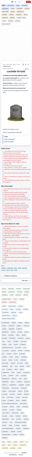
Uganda (17, 425)
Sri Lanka (4, 416)
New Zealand (15, 388)
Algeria (20, 322)
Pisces (19, 448)
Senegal (12, 406)
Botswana (11, 335)
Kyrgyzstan (26, 372)
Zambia (22, 434)
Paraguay (26, 394)
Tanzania (26, 419)
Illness (20, 312)
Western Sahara (6, 434)
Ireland (22, 366)
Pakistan (5, 394)
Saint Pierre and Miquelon (10, 403)
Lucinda (19, 268)
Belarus (13, 332)
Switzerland (5, 419)
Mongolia (27, 381)
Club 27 (4, 21)
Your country (6, 24)
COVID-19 (14, 315)
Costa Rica (23, 341)
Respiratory (5, 312)
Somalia (19, 409)
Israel (28, 366)
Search (28, 1)
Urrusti (15, 270)
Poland (18, 397)
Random (10, 21)
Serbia (18, 406)
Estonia (20, 350)
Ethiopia (27, 350)
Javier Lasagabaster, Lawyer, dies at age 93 (16, 198)
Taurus (9, 441)
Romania (11, 400)
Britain (24, 335)
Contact (21, 454)
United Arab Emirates (8, 428)
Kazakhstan (6, 372)
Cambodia (12, 338)
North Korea (12, 391)
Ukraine (24, 425)
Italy (3, 369)
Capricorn (5, 448)
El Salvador (5, 350)
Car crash (4, 309)
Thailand (4, 422)
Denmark (23, 344)
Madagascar (6, 378)
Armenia (19, 325)
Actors (13, 8)
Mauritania (5, 381)
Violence (20, 306)
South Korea (15, 413)
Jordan (22, 369)
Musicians (19, 8)
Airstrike (25, 309)
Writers (12, 17)
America (27, 322)
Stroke (12, 309)
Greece (17, 357)
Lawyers (11, 14)
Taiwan (19, 419)
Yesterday (24, 5)
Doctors (4, 14)
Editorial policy (13, 454)
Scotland (4, 406)
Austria (4, 329)
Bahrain (19, 329)
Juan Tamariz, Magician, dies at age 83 (15, 196)
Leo (27, 441)
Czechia (16, 344)
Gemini (15, 441)
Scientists (5, 17)
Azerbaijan (11, 329)
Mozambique (13, 385)
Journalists (20, 11)
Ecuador (18, 347)
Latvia (4, 375)
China (8, 341)
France (15, 353)
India (26, 363)
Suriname (18, 416)
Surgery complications (8, 318)
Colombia (15, 341)
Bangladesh (5, 332)
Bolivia (26, 332)
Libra (9, 445)
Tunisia (4, 425)
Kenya (13, 372)
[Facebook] (12, 2)
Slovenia (11, 409)
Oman (26, 391)
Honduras (23, 360)
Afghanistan (5, 322)
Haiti (16, 360)
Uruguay (18, 428)
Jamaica (10, 369)
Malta (25, 378)
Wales (19, 431)
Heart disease (12, 306)
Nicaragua (24, 388)
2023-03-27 (4, 268)
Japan (15, 369)
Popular (17, 21)
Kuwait (19, 372)
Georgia (22, 353)
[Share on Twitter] (26, 64)
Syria (12, 419)
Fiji (3, 353)
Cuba (10, 344)
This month (5, 8)
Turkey (10, 425)
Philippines (10, 397)
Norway (20, 391)
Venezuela (5, 431)
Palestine (12, 394)
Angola (4, 325)
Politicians (5, 11)
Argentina (11, 325)
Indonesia (5, 366)
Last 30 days (10, 5)
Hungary (13, 363)
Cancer (4, 306)
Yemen (15, 434)
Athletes (27, 8)
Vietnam (13, 431)
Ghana (11, 357)
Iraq (16, 366)
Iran (11, 366)
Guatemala (24, 357)
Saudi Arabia (23, 403)
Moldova (19, 381)
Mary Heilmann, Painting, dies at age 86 (15, 167)
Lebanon (10, 375)
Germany (4, 357)
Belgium (20, 332)
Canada (28, 338)
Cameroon (20, 338)
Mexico (14, 64)
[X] (15, 2)
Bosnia (4, 335)
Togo (11, 422)
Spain (12, 270)
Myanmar (21, 385)
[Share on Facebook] (23, 64)
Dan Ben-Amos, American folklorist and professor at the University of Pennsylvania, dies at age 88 (16, 253)
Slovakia (4, 409)
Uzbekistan (26, 428)
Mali (20, 378)
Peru (3, 397)
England (13, 350)
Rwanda (24, 400)
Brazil (18, 335)
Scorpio (15, 445)
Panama (19, 394)
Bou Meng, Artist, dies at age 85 (13, 166)
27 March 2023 (10, 268)
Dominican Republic (7, 347)
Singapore (25, 406)
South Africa (5, 413)
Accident (18, 309)
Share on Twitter (9, 141)
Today (17, 5)
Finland (9, 353)
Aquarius (12, 448)
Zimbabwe (4, 437)
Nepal (28, 385)
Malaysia (14, 378)
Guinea (4, 360)
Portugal (24, 397)
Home (3, 5)
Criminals (19, 14)
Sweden (25, 416)
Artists (13, 11)
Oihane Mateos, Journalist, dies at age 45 (15, 216)
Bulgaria (4, 338)
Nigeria (4, 391)
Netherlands (5, 388)
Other (25, 14)
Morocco (4, 385)
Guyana (10, 360)
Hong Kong (5, 363)
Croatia (4, 344)
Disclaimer (24, 452)
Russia (17, 400)
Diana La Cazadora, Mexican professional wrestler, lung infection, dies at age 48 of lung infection (15, 212)
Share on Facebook (9, 139)
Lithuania (23, 375)
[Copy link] (28, 64)
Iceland (20, 363)
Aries (3, 441)
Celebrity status (21, 17)
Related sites (12, 302)
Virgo (3, 445)
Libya (17, 375)
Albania (14, 322)
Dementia (13, 312)
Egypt (24, 347)
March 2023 (9, 64)
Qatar (4, 400)
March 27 (3, 270)
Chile (3, 341)
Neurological (6, 315)
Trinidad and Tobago (20, 422)
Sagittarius (23, 445)
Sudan (11, 416)
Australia (26, 325)
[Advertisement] (16, 43)
